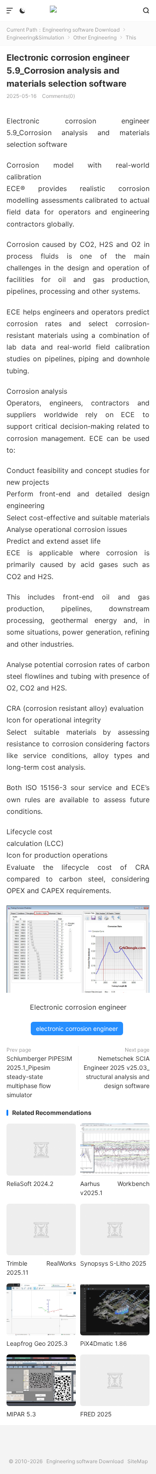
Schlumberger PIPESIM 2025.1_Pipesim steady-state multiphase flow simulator (39, 1076)
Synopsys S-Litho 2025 (113, 1263)
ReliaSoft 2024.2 (29, 1183)
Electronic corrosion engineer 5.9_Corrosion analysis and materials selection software (68, 70)
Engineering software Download (78, 11)
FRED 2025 (96, 1414)
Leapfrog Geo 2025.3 (37, 1343)
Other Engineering (95, 37)
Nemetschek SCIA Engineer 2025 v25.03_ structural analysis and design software (117, 1072)
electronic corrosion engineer (77, 1028)
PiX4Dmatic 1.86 (103, 1343)
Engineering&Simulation (35, 37)
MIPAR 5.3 (21, 1414)
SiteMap (137, 1461)
